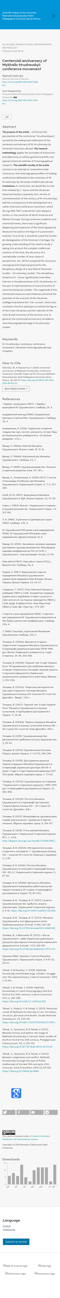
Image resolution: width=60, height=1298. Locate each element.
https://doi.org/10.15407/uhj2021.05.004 (33, 910)
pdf (7, 117)
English (7, 1226)
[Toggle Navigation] (54, 16)
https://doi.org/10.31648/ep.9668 (20, 1071)
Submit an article (16, 1241)
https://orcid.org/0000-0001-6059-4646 (20, 82)
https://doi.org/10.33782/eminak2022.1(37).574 (28, 949)
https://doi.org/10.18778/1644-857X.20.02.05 (27, 1046)
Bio (3, 85)
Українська (9, 1229)
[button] (8, 1112)
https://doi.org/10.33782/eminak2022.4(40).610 (28, 928)
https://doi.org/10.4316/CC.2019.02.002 (24, 1001)
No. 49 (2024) (8, 44)
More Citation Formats (15, 389)
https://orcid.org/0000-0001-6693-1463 (20, 100)
